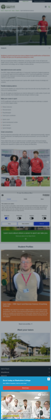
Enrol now (25, 388)
